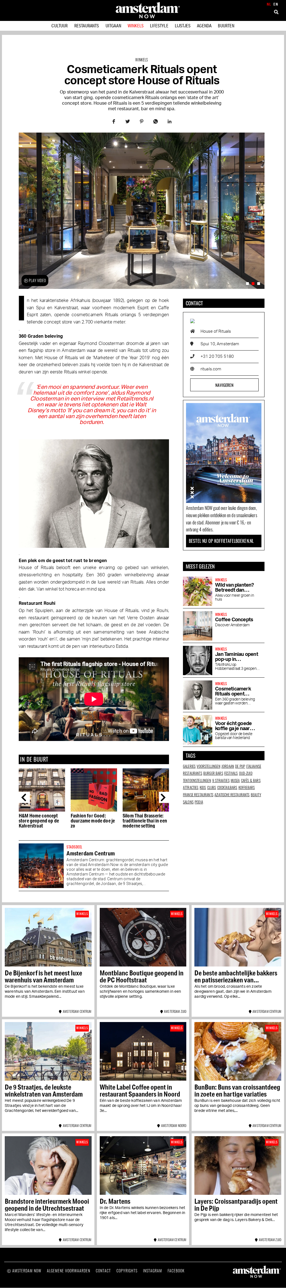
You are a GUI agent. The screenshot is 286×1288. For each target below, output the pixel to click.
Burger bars (213, 773)
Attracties (191, 787)
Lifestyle (159, 25)
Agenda (204, 25)
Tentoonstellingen (197, 780)
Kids (203, 787)
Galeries (189, 766)
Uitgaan (113, 25)
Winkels (136, 25)
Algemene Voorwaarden (68, 1270)
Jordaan (227, 766)
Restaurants (86, 25)
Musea (235, 780)
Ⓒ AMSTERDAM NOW (24, 1270)
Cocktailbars (227, 787)
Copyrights (126, 1270)
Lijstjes (182, 25)
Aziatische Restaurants (232, 794)
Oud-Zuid (245, 773)
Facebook (176, 1270)
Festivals (231, 773)
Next (164, 797)
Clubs (211, 787)
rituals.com (211, 369)
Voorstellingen (208, 766)
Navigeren (224, 385)
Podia (199, 802)
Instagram (152, 1270)
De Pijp (240, 766)
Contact (103, 1270)
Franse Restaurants (198, 794)
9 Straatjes (221, 780)
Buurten (226, 25)
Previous (24, 797)
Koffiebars (247, 787)
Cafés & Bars (251, 780)
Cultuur (59, 25)
